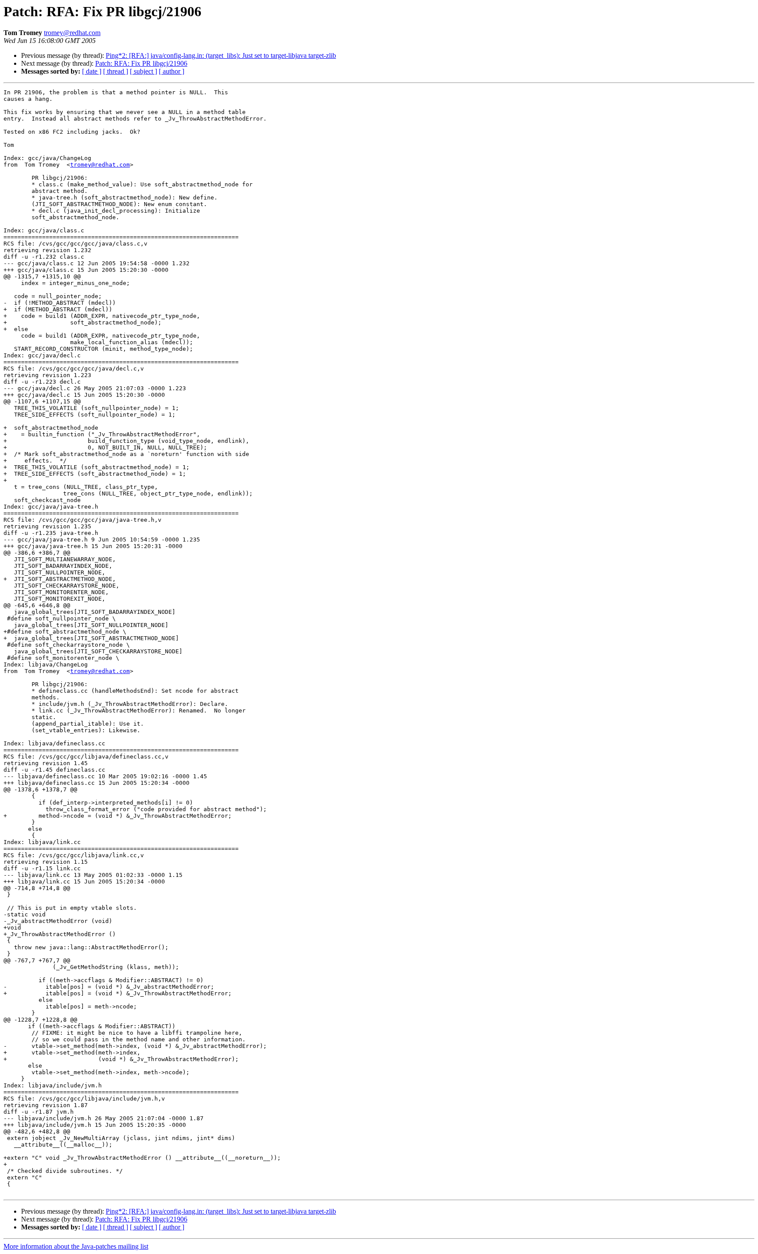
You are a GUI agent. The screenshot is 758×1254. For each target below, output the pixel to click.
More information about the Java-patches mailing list (76, 1246)
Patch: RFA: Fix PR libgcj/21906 (141, 63)
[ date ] (91, 71)
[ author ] (171, 71)
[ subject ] (143, 71)
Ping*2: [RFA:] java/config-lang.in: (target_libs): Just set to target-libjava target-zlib (221, 55)
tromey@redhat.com (72, 32)
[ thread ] (115, 71)
